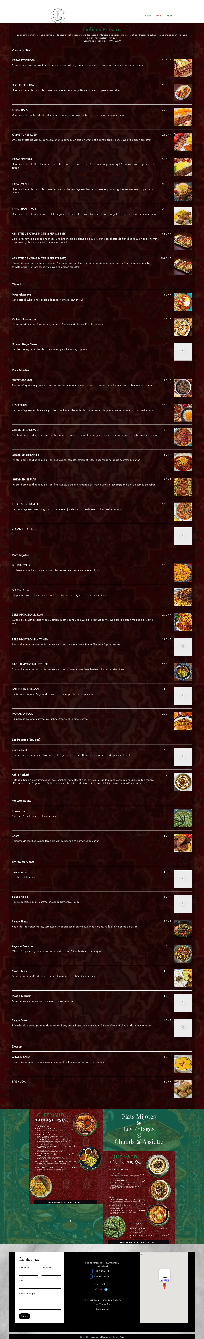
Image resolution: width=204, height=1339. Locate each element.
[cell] (91, 1271)
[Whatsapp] (96, 1289)
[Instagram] (101, 1289)
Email (22, 1280)
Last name (47, 1267)
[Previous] (9, 1176)
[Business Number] (91, 1276)
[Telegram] (106, 1289)
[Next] (195, 1176)
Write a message (27, 1293)
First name (24, 1267)
